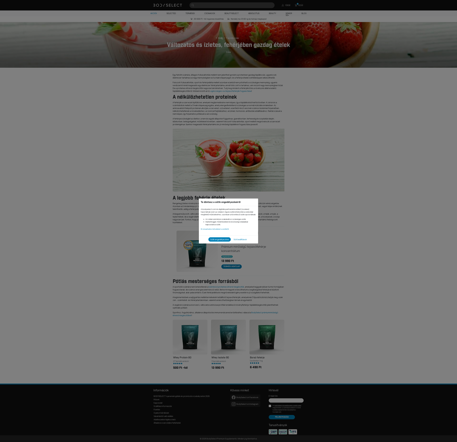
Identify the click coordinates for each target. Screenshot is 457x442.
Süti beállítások (240, 239)
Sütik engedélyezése (219, 239)
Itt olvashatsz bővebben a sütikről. (215, 229)
